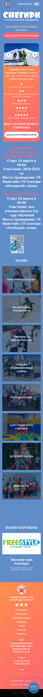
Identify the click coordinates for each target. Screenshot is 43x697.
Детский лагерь (21, 456)
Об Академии (21, 610)
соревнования (21, 397)
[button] (21, 36)
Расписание (21, 614)
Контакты (21, 485)
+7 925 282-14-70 (21, 664)
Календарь (21, 622)
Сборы (21, 626)
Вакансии (21, 630)
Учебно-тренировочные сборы (21, 368)
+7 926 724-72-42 (21, 661)
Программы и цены (21, 279)
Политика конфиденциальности (21, 681)
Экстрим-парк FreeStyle (22, 561)
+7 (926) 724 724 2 (24, 4)
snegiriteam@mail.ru (21, 673)
